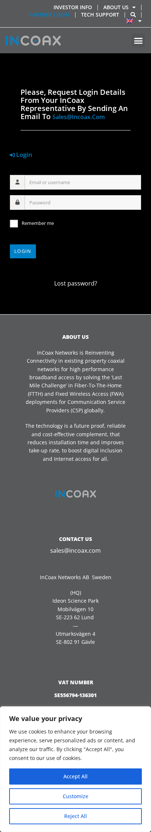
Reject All (75, 816)
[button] (139, 40)
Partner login (49, 14)
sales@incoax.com (78, 117)
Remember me (38, 223)
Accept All (75, 776)
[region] (75, 769)
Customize (75, 796)
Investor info (73, 7)
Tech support (100, 14)
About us (116, 7)
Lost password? (75, 283)
